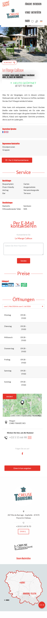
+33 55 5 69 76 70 (23, 526)
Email (23, 531)
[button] (37, 21)
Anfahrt (9, 396)
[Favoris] (33, 21)
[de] (41, 21)
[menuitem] (25, 4)
